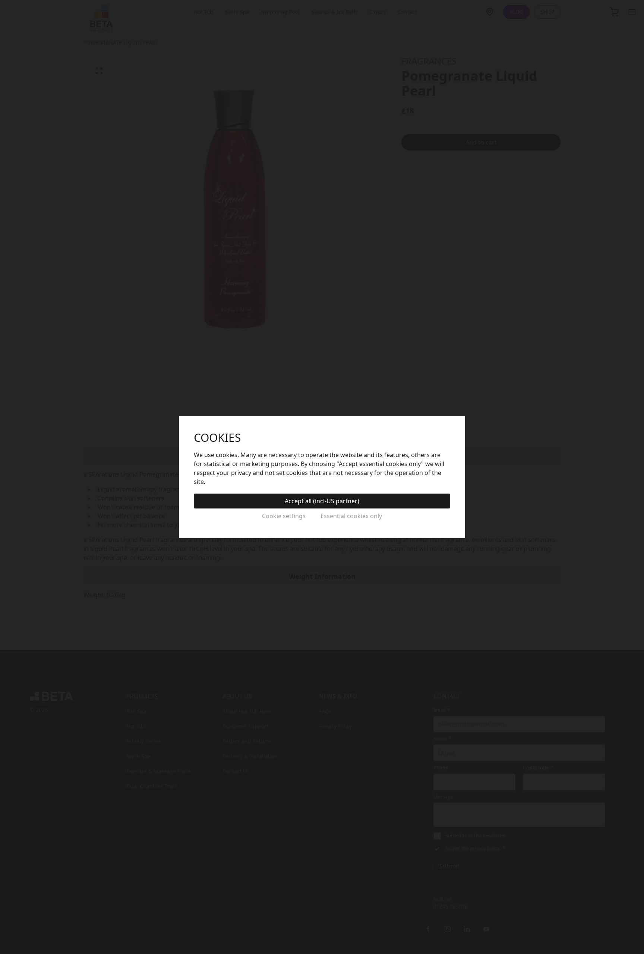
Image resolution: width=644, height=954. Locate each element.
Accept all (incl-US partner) (322, 501)
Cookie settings (284, 516)
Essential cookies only (351, 516)
